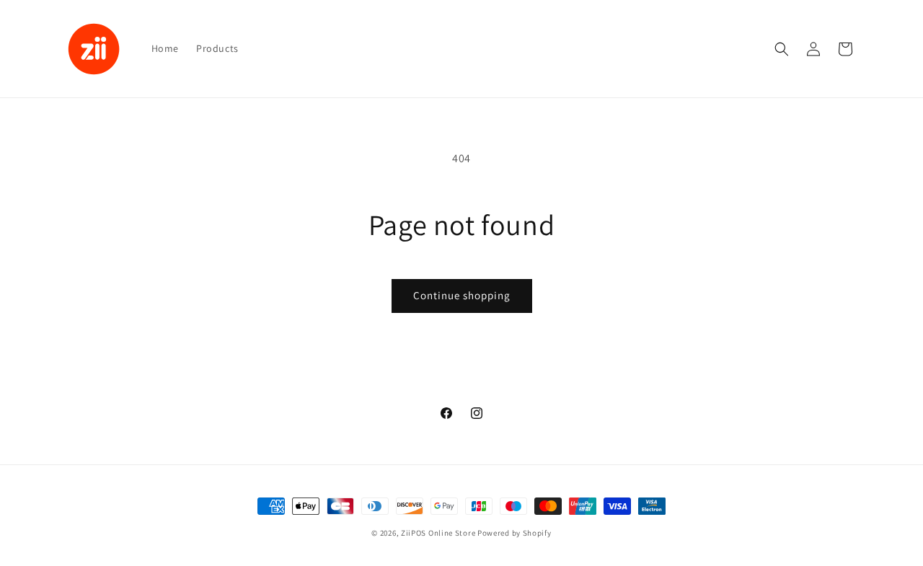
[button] (782, 49)
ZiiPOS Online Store (438, 533)
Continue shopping (462, 295)
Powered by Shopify (514, 533)
